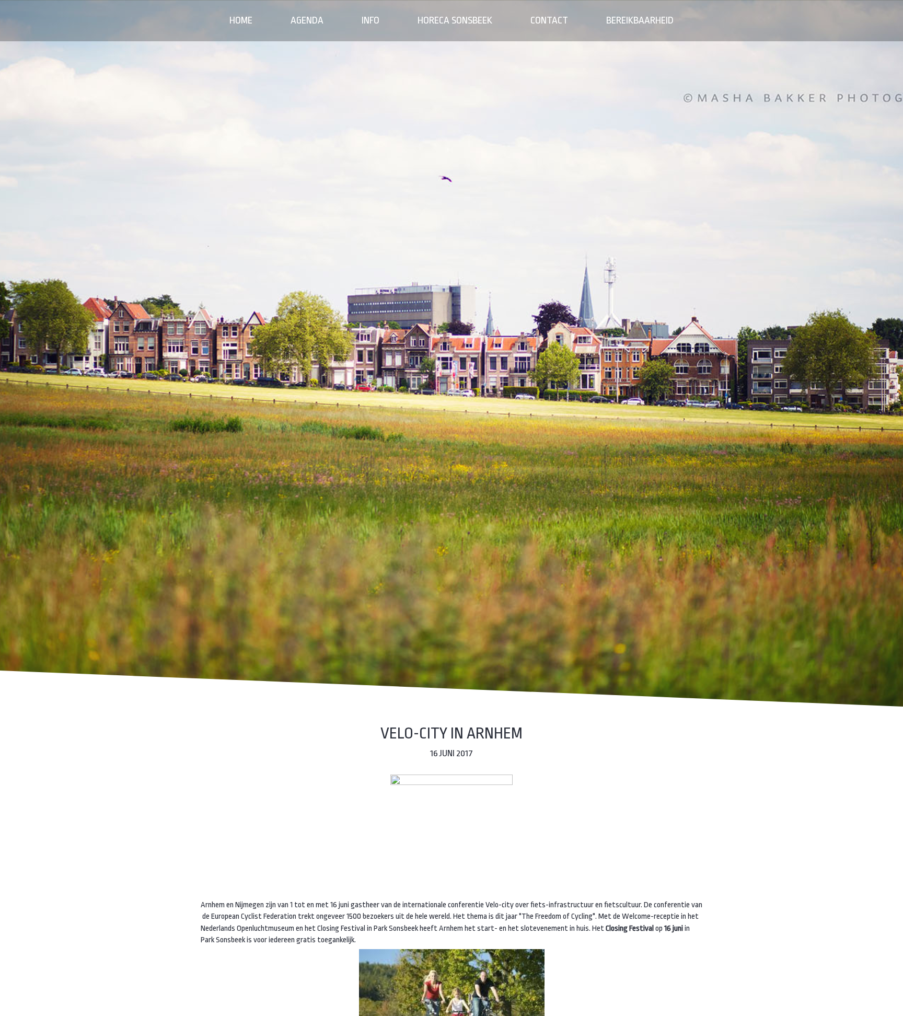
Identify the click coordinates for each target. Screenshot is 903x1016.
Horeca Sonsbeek (455, 20)
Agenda (307, 20)
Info (370, 20)
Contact (549, 20)
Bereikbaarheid (640, 20)
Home (240, 20)
